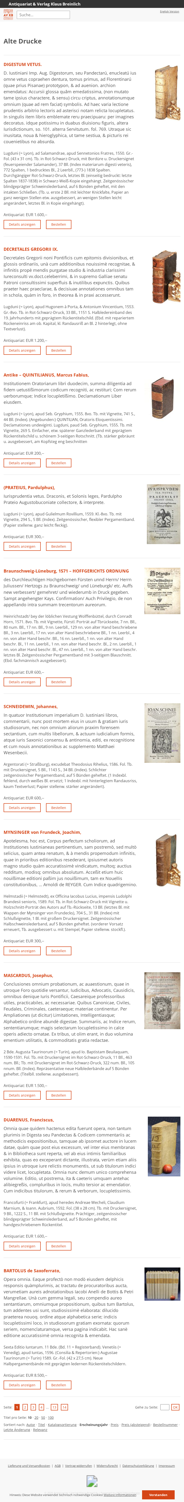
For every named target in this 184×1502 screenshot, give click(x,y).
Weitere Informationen (120, 1495)
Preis (115, 1424)
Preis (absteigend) (135, 1424)
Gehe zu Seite (146, 1407)
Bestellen (58, 224)
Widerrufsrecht (107, 1466)
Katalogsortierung (62, 1424)
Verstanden (158, 1495)
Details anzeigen (22, 224)
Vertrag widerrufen (78, 1466)
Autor (30, 1424)
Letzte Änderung (17, 1429)
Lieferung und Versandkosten (29, 1466)
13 (54, 1407)
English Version (169, 11)
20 (36, 1417)
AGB (58, 1466)
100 (51, 1417)
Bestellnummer (165, 1424)
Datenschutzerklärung (138, 1466)
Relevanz (40, 1429)
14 (64, 1407)
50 (43, 1417)
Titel (41, 1424)
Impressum (167, 1466)
